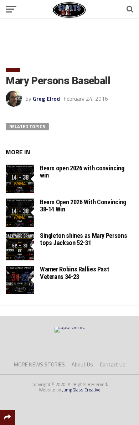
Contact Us (112, 364)
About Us (82, 364)
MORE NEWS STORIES (39, 364)
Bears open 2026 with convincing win (82, 171)
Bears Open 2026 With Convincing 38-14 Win (83, 205)
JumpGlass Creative (81, 389)
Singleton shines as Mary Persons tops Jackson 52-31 (83, 239)
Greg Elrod (46, 98)
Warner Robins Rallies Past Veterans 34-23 (74, 272)
